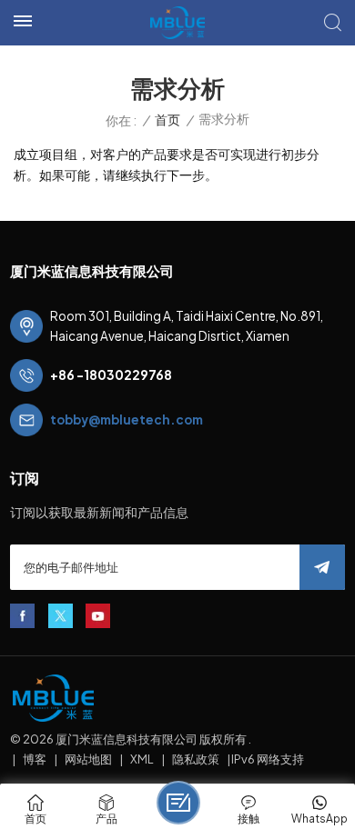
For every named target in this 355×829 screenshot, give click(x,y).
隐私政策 (195, 759)
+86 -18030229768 (111, 375)
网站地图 (88, 759)
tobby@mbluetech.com (126, 419)
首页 (167, 119)
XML (142, 759)
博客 (34, 759)
